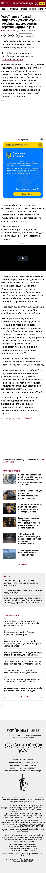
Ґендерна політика (28, 765)
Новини (5, 9)
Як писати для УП (11, 771)
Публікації (14, 9)
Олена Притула (31, 848)
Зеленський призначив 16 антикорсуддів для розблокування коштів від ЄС (23, 689)
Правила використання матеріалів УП (23, 762)
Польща (14, 419)
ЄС (21, 419)
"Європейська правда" (10, 31)
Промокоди (36, 771)
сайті (6, 56)
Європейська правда (12, 59)
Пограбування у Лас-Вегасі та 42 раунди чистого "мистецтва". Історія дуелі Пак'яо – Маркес (21, 623)
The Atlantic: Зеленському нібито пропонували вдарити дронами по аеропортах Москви (30, 508)
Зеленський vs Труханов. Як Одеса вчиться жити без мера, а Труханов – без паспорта (22, 582)
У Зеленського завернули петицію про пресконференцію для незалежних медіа (30, 494)
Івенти (40, 9)
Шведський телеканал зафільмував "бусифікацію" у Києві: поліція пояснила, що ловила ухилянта (29, 523)
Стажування (25, 771)
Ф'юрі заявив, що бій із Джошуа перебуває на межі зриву (19, 633)
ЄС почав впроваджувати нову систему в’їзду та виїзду (23, 591)
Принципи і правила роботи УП (22, 768)
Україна (28, 419)
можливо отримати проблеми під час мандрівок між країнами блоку (21, 386)
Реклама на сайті (19, 759)
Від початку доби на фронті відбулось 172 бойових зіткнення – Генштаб (22, 680)
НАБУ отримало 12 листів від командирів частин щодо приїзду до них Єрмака (23, 653)
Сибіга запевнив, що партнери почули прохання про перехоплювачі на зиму (22, 662)
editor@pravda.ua (29, 850)
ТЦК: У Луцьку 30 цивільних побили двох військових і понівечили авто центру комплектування (29, 539)
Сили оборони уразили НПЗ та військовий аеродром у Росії (29, 552)
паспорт (5, 419)
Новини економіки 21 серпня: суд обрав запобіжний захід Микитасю (20, 671)
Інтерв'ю (32, 9)
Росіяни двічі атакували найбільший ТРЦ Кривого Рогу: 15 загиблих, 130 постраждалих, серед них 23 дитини (30, 480)
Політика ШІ (14, 765)
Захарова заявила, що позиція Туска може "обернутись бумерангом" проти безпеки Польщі (22, 643)
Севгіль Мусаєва (31, 846)
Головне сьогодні (11, 471)
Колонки (23, 9)
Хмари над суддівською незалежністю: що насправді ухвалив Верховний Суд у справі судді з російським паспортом (23, 600)
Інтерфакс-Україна (27, 809)
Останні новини (11, 616)
